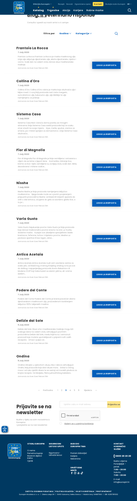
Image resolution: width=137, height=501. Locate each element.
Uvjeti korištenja (85, 491)
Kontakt (98, 4)
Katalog (38, 10)
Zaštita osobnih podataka (39, 491)
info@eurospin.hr (122, 482)
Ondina (23, 356)
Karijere (78, 10)
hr (128, 4)
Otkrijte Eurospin (41, 4)
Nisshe (22, 183)
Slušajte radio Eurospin (115, 4)
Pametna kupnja (35, 453)
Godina (64, 33)
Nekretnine (76, 459)
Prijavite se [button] (114, 404)
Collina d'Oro (27, 81)
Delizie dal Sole (29, 320)
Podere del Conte (31, 290)
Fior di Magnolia (30, 150)
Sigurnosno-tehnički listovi (55, 454)
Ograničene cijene (82, 4)
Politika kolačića (64, 491)
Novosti (69, 4)
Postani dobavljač (79, 453)
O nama (31, 450)
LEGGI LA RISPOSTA (106, 65)
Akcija (66, 10)
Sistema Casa (28, 114)
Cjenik (30, 461)
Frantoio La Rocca (32, 48)
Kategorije (83, 33)
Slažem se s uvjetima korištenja (79, 423)
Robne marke (95, 10)
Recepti (61, 4)
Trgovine (53, 10)
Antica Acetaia (29, 254)
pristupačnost (104, 491)
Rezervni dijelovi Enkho (34, 457)
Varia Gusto (27, 219)
